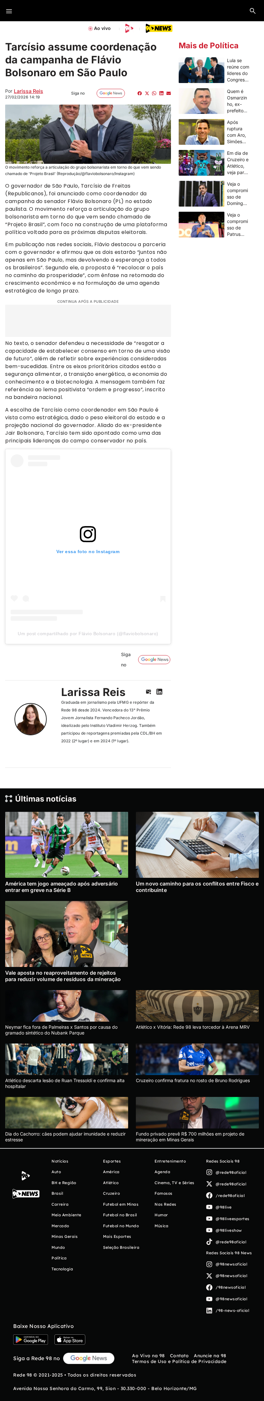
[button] (253, 11)
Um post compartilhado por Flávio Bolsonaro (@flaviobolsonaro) (88, 633)
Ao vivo (102, 28)
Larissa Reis (28, 91)
